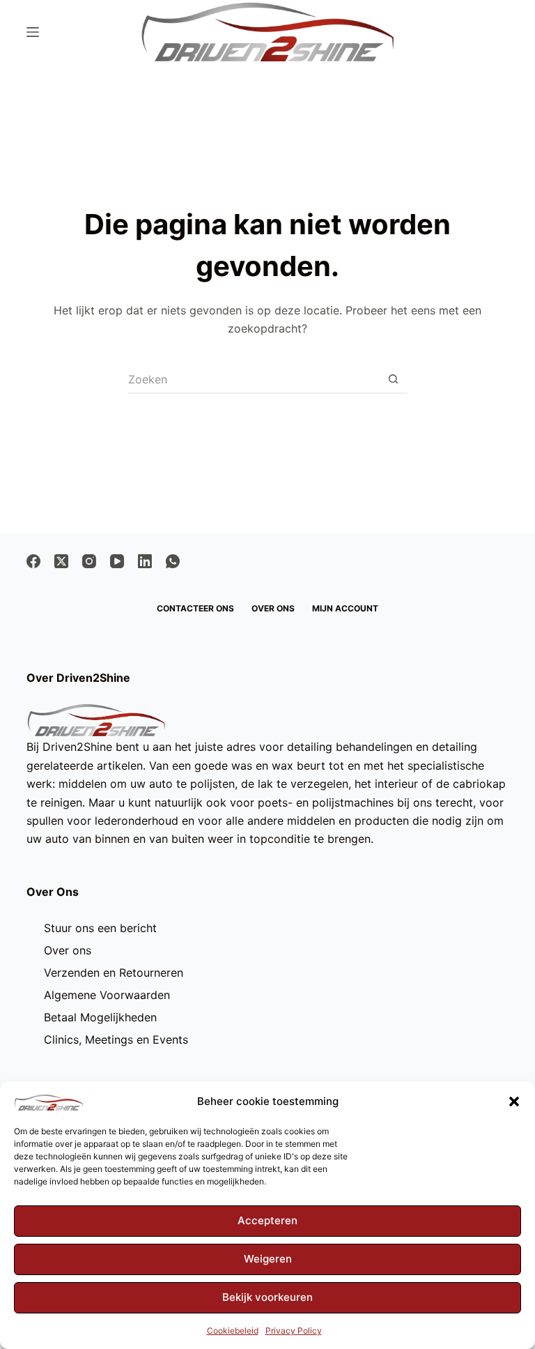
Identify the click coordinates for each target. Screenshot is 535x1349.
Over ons (273, 608)
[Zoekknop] (393, 380)
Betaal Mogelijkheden (100, 1017)
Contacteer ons (195, 608)
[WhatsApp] (173, 561)
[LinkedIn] (145, 561)
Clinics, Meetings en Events (116, 1039)
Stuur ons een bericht (100, 928)
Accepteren (267, 1220)
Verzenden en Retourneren (113, 973)
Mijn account (345, 608)
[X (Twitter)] (61, 561)
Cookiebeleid (232, 1330)
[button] (514, 1101)
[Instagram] (89, 561)
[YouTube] (117, 561)
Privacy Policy (293, 1330)
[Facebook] (33, 561)
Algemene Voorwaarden (107, 995)
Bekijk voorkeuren (267, 1297)
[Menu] (32, 32)
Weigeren (268, 1258)
